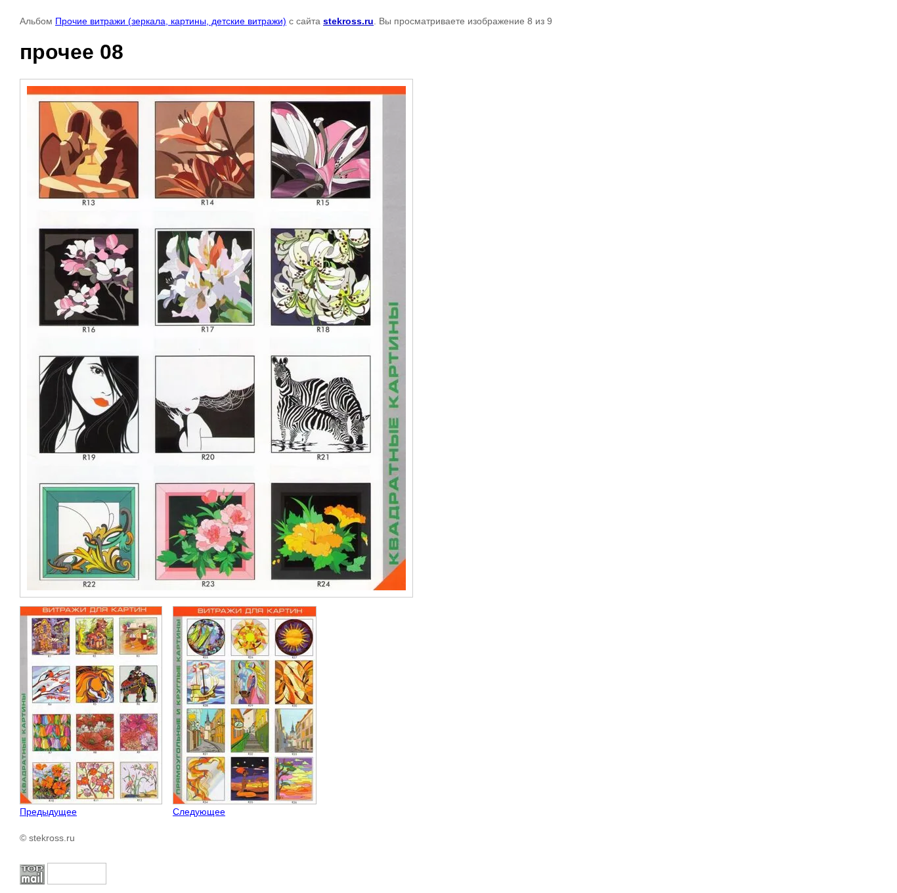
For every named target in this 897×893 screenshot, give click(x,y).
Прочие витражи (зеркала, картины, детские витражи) (170, 21)
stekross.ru (348, 21)
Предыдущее (48, 811)
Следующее (199, 811)
